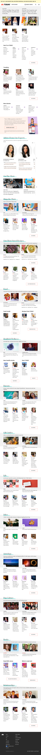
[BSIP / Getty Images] (11, 347)
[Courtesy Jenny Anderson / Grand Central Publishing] (11, 647)
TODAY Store (17, 742)
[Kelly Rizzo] (30, 249)
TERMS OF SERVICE (17, 734)
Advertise (16, 741)
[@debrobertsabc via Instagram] (30, 395)
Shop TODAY (17, 744)
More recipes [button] (32, 329)
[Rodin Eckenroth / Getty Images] (30, 347)
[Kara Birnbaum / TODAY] (29, 21)
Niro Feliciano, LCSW (22, 160)
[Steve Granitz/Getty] (30, 694)
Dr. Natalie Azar (6, 160)
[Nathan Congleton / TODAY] (30, 297)
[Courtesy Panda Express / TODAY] (11, 297)
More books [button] (32, 680)
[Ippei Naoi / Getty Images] (11, 522)
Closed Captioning (18, 737)
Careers (16, 736)
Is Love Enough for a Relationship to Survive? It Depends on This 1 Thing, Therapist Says (24, 164)
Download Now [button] (10, 127)
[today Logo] (3, 734)
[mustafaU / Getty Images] (30, 483)
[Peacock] (11, 606)
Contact (7, 736)
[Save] (3, 24)
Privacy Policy (8, 744)
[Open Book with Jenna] (30, 647)
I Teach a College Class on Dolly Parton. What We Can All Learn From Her (10, 12)
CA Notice (7, 747)
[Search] (36, 4)
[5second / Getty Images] (30, 522)
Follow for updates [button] (12, 679)
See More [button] (33, 62)
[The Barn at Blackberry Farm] (11, 249)
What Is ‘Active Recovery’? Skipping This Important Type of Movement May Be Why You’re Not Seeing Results (11, 193)
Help (6, 737)
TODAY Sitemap (17, 739)
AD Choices (7, 742)
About (7, 734)
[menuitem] (14, 4)
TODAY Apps (7, 741)
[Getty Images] (13, 183)
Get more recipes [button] (31, 284)
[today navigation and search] (39, 4)
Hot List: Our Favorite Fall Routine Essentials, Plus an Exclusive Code (18, 1)
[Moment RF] (11, 563)
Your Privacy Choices (11, 746)
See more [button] (15, 380)
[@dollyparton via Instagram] (30, 606)
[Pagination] (31, 177)
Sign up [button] (33, 378)
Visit (6, 739)
